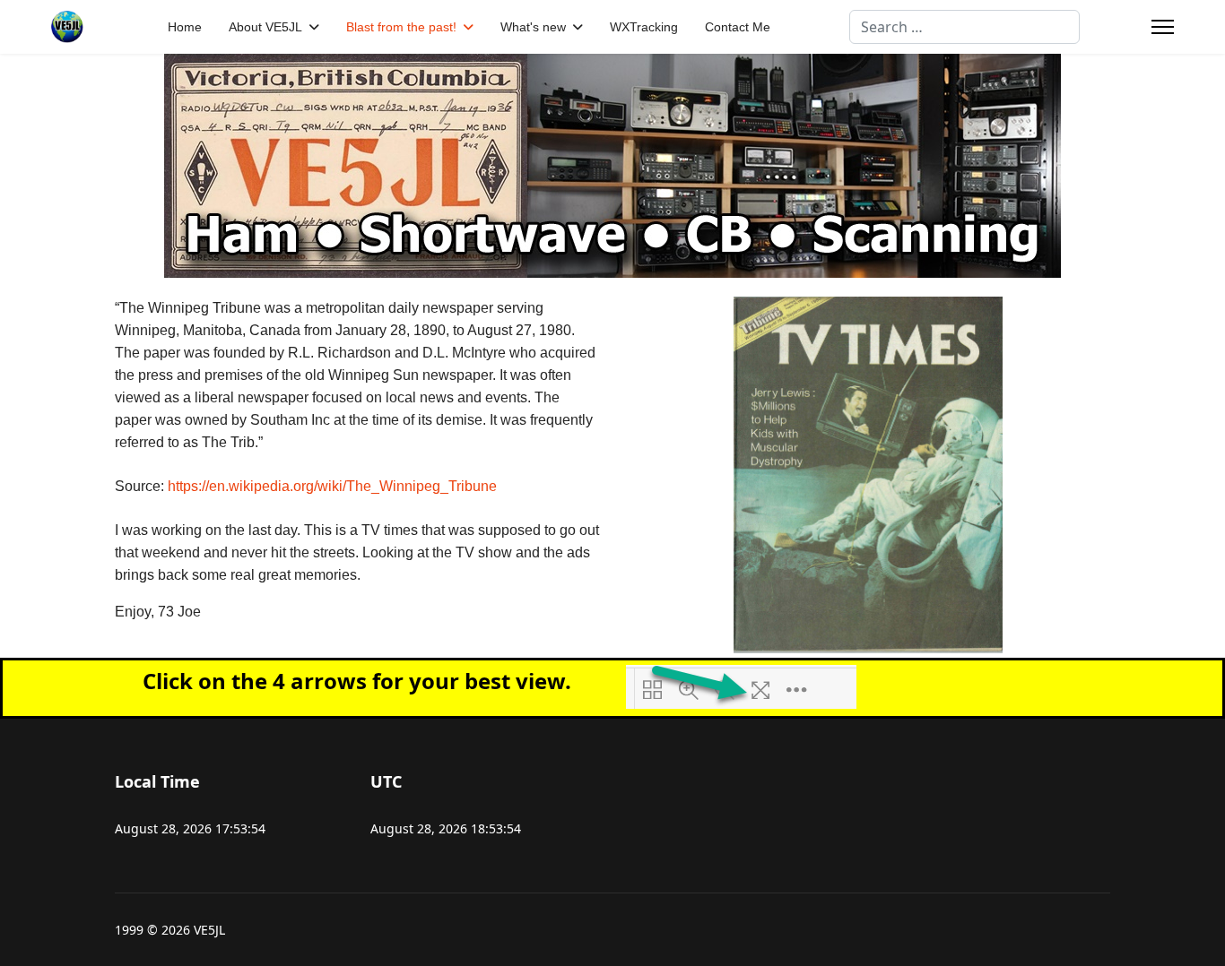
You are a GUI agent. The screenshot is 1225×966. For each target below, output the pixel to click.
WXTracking (644, 27)
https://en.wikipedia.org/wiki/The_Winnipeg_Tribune (332, 486)
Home (185, 27)
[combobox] (964, 27)
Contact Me (737, 27)
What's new (533, 27)
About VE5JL (265, 27)
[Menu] (1162, 27)
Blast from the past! (401, 27)
